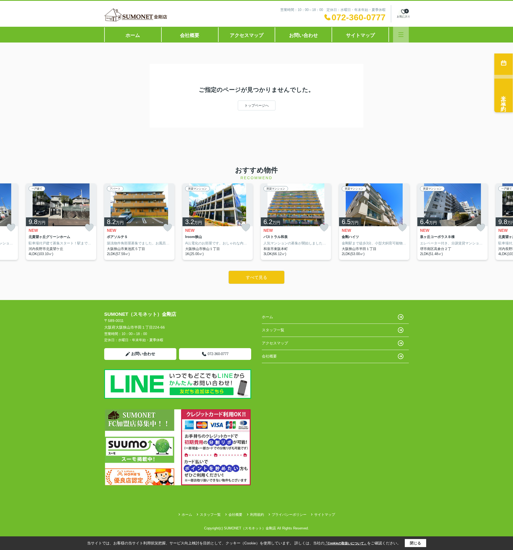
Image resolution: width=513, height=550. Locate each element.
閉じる (415, 543)
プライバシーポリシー (289, 515)
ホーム (133, 35)
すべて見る (256, 277)
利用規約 (257, 515)
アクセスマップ (246, 35)
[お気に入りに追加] (11, 228)
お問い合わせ (303, 35)
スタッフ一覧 (273, 330)
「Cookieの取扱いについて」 (345, 543)
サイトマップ (360, 35)
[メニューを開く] (401, 34)
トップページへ (256, 105)
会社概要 (189, 35)
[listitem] (139, 221)
